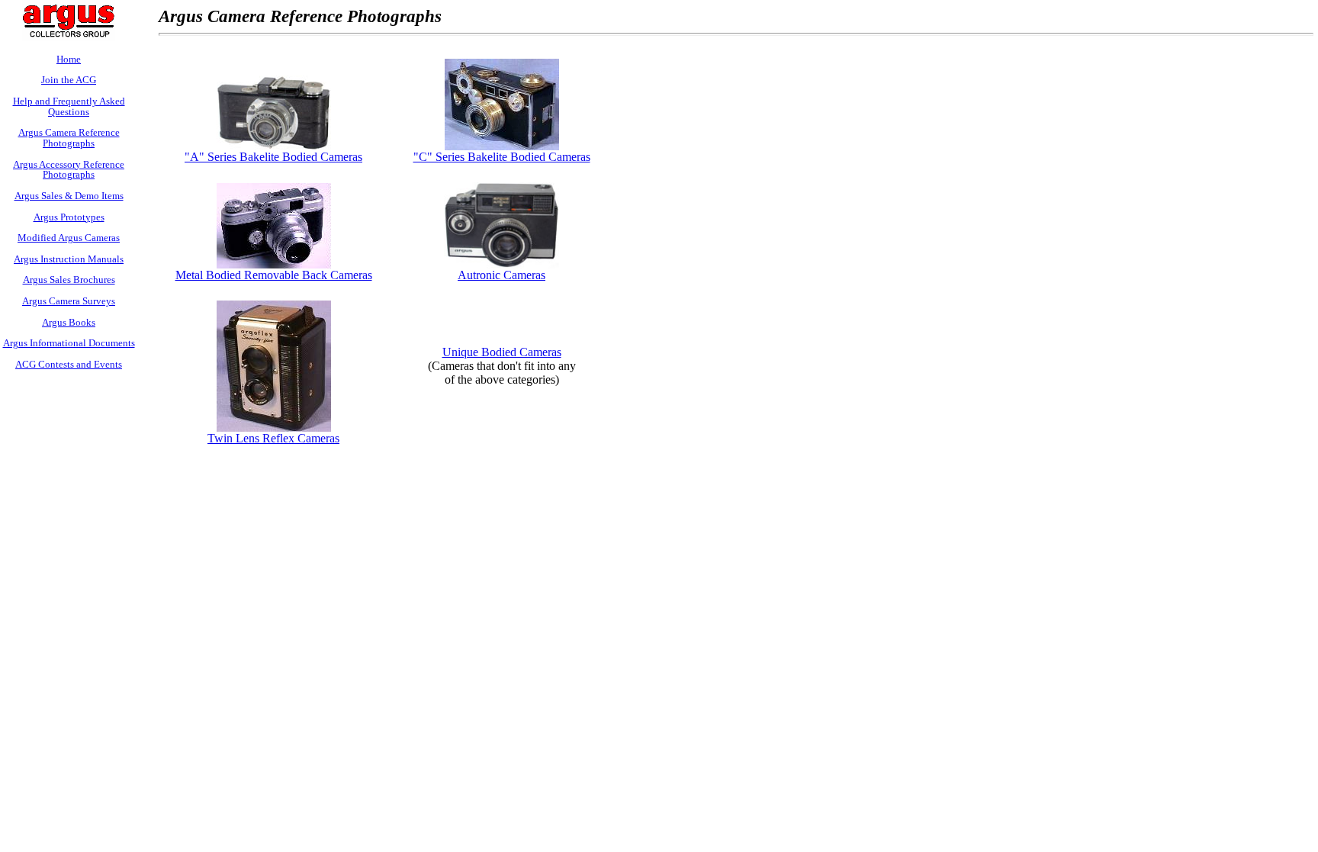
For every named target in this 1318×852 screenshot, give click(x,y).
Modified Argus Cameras (69, 237)
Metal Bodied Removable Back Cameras (273, 274)
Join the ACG (68, 79)
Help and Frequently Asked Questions (69, 106)
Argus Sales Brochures (69, 279)
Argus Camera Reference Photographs (69, 138)
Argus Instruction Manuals (69, 259)
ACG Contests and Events (68, 364)
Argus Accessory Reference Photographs (68, 170)
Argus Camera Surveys (68, 301)
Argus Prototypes (69, 217)
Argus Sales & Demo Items (69, 195)
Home (68, 59)
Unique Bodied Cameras (501, 352)
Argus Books (68, 322)
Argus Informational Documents (69, 343)
